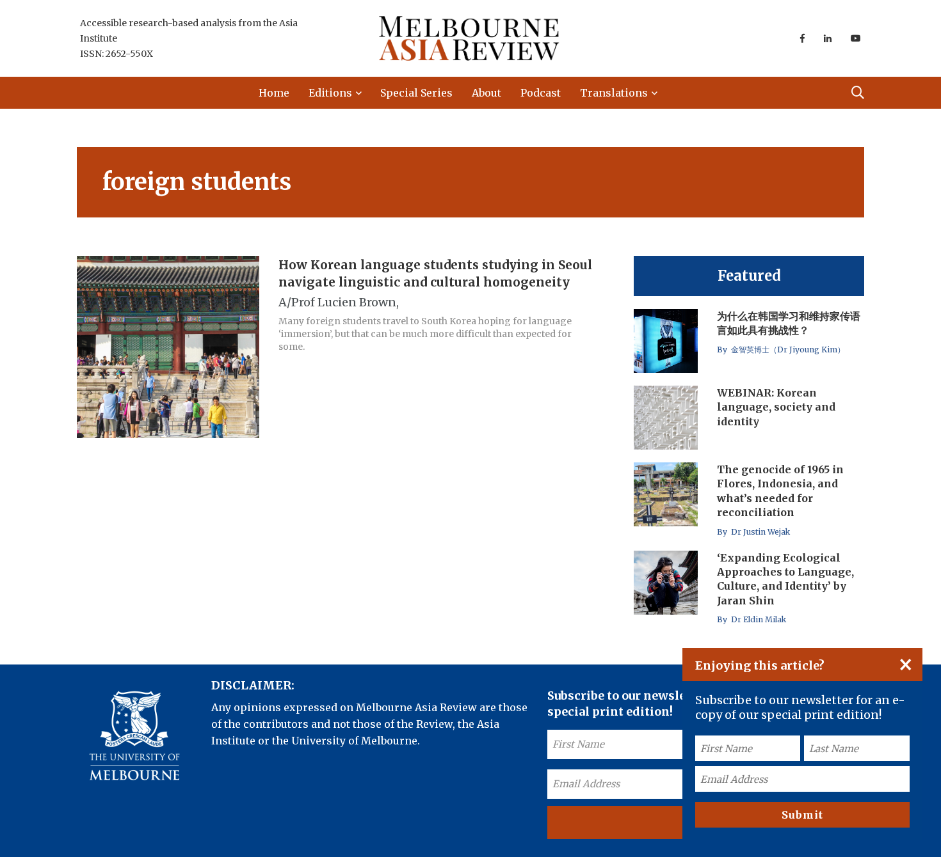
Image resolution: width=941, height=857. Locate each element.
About (486, 92)
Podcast (540, 92)
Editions (330, 92)
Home (274, 92)
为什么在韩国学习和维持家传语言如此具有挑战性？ (788, 323)
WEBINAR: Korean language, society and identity (776, 407)
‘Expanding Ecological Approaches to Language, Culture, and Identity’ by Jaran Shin (785, 579)
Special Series (416, 92)
